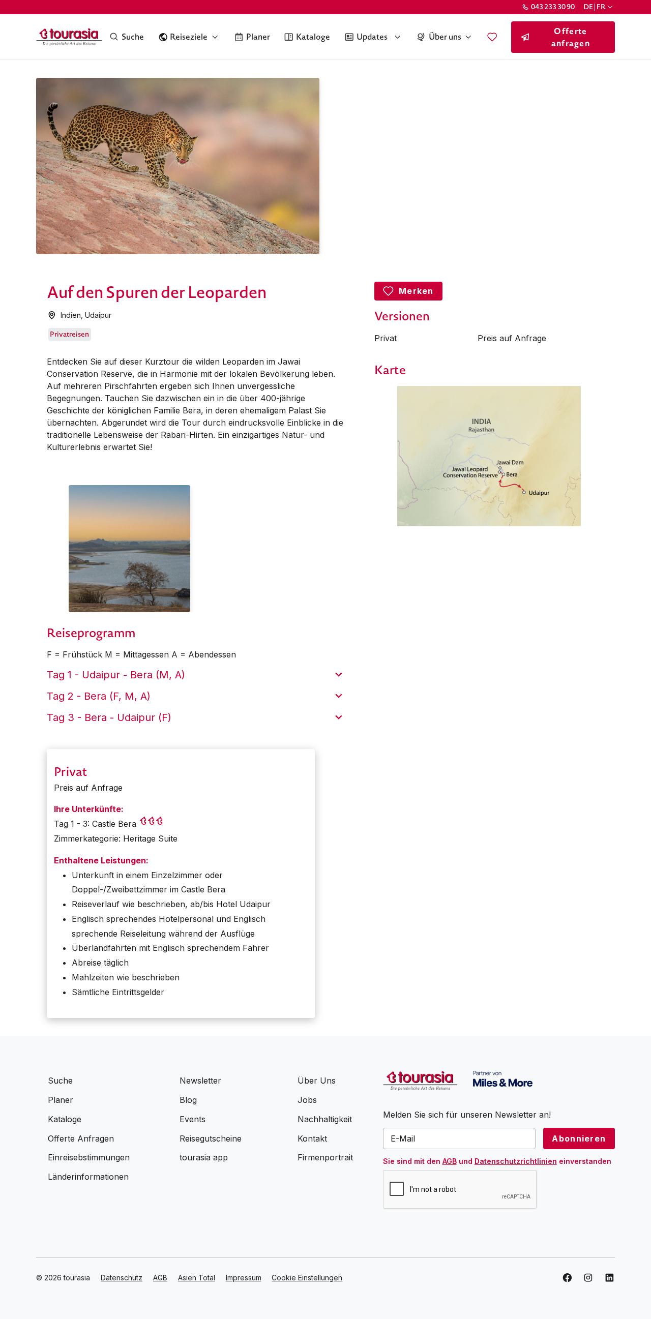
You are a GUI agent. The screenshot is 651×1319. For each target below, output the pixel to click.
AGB (449, 1161)
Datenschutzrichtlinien (516, 1161)
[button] (598, 7)
